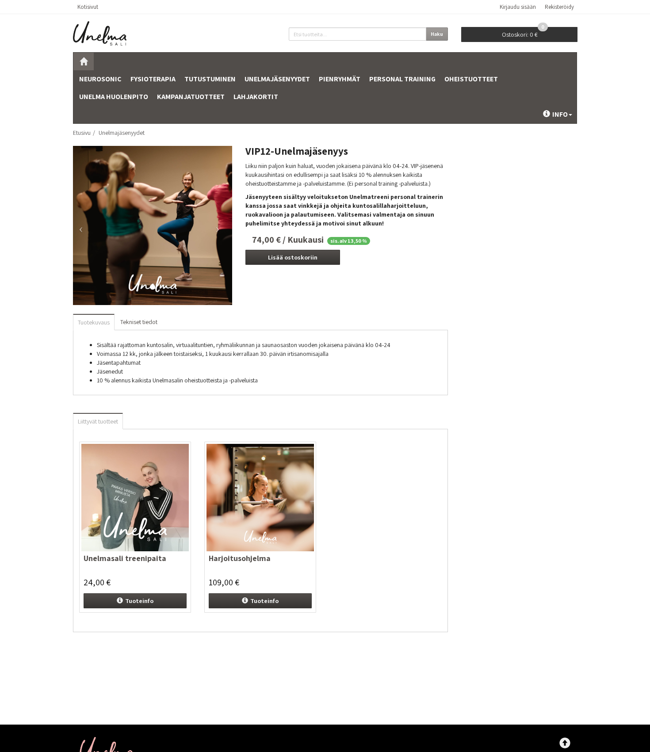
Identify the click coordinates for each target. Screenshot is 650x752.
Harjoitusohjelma (240, 558)
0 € (523, 32)
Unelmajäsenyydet (277, 79)
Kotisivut (87, 7)
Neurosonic (100, 79)
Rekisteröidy (559, 7)
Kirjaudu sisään (518, 7)
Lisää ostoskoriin (292, 257)
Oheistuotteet (471, 79)
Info (560, 114)
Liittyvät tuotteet (98, 421)
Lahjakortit (255, 96)
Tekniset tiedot (138, 322)
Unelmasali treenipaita (125, 558)
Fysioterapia (153, 79)
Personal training (402, 79)
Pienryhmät (339, 79)
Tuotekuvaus (94, 322)
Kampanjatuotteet (191, 96)
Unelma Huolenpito (113, 96)
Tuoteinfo (139, 601)
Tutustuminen (210, 79)
